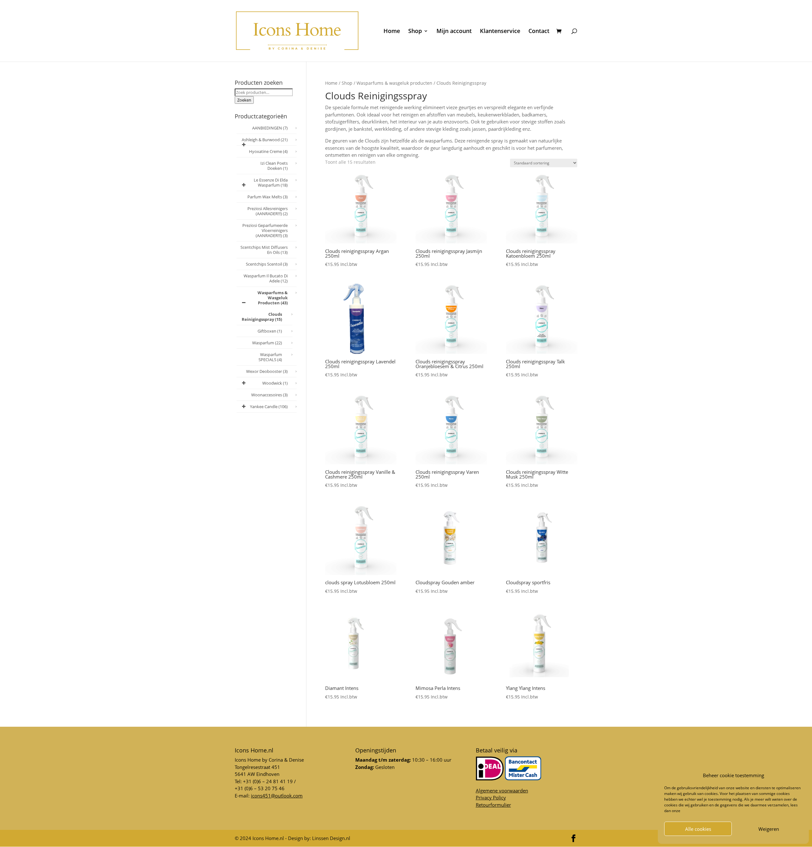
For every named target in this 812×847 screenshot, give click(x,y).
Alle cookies (698, 829)
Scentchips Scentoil (267, 264)
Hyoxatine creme (268, 151)
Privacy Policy (491, 797)
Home (391, 32)
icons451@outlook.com (277, 795)
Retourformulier (493, 805)
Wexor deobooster (267, 371)
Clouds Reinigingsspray (262, 316)
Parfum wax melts (267, 197)
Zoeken (244, 100)
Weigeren (768, 829)
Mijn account (454, 32)
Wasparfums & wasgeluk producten (394, 83)
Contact (538, 32)
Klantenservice (500, 32)
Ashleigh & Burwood (265, 139)
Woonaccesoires (269, 395)
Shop (415, 32)
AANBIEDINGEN (270, 128)
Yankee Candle (269, 406)
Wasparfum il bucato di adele (266, 278)
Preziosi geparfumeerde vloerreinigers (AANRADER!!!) (265, 230)
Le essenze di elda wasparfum (271, 182)
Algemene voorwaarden (502, 790)
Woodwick (275, 383)
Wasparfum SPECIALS (270, 357)
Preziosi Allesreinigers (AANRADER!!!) (267, 211)
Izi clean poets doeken (274, 165)
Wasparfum (267, 343)
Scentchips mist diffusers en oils (264, 249)
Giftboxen (270, 331)
